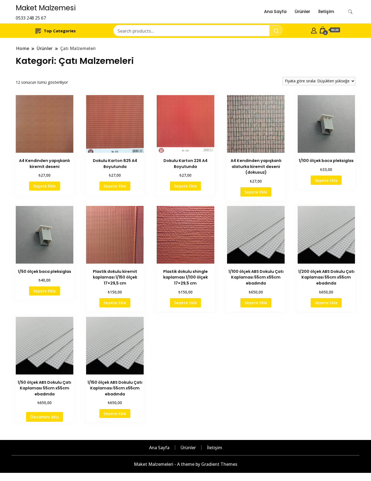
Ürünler (302, 11)
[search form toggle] (350, 12)
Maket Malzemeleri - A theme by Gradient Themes (185, 464)
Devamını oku (44, 417)
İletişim (326, 11)
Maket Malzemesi (46, 8)
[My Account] (314, 30)
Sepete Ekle (44, 186)
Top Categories (60, 30)
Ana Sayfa (275, 11)
